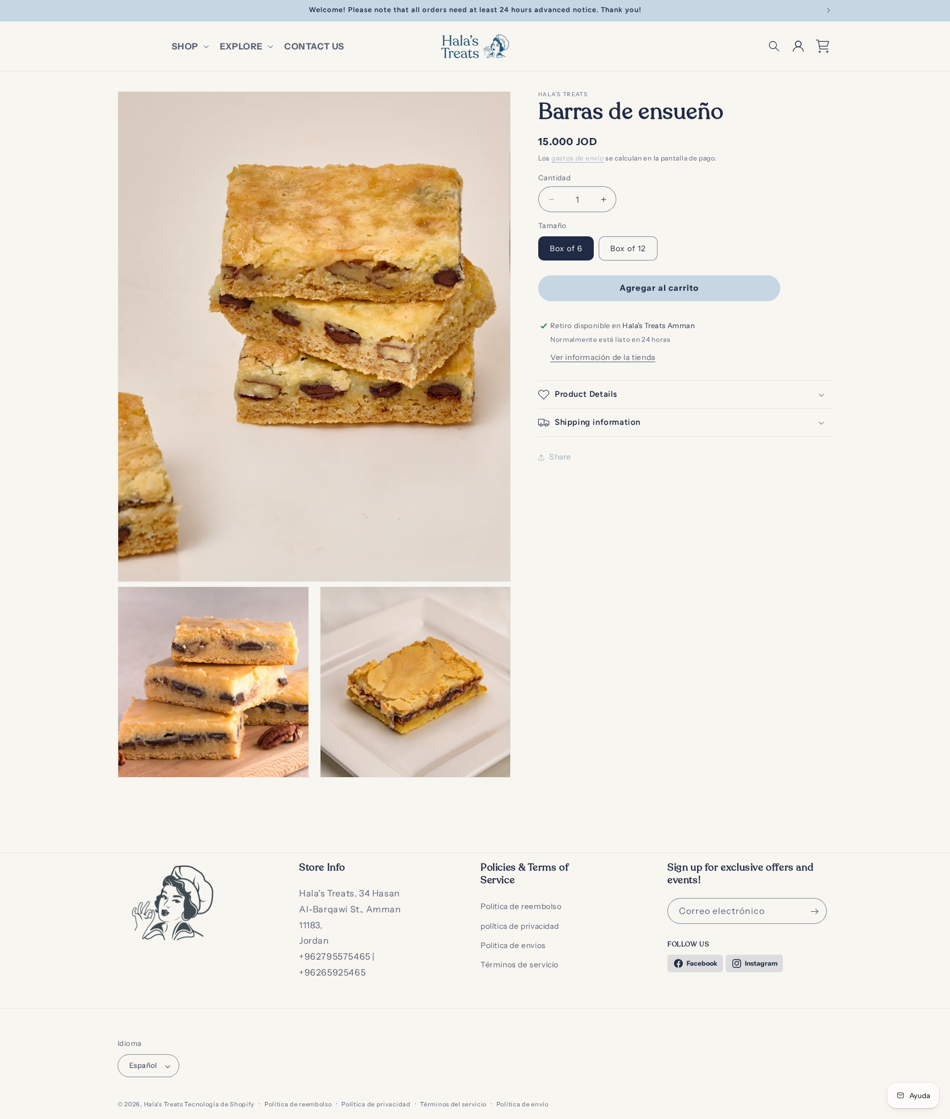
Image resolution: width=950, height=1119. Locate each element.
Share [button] (560, 457)
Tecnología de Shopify (219, 1105)
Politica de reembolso (521, 907)
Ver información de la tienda (602, 357)
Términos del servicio (453, 1104)
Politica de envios (513, 945)
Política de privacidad (375, 1104)
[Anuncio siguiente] (828, 10)
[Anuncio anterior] (121, 10)
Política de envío (522, 1104)
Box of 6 (566, 248)
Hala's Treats (163, 1105)
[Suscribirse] (814, 911)
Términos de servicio (519, 965)
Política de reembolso (298, 1104)
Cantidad (554, 177)
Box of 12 (628, 248)
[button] (189, 46)
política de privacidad (519, 926)
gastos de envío (577, 158)
